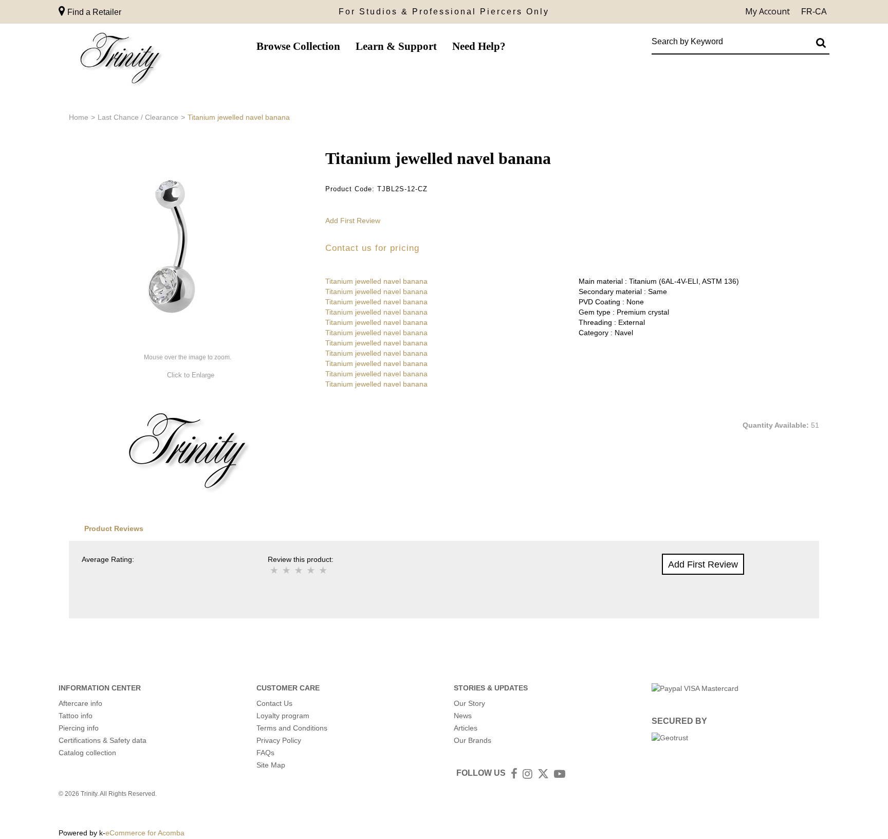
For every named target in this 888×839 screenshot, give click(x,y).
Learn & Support (396, 46)
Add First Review (352, 220)
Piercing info (79, 728)
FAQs (265, 753)
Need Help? (479, 46)
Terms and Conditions (291, 728)
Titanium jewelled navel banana (376, 281)
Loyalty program (282, 716)
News (463, 716)
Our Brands (472, 740)
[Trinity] (120, 60)
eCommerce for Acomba (144, 833)
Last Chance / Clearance (138, 117)
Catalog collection (87, 753)
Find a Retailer (93, 12)
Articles (465, 728)
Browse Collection (298, 46)
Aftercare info (80, 703)
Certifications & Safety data (102, 740)
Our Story (469, 703)
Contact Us (274, 703)
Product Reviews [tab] (113, 528)
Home (78, 117)
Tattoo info (75, 716)
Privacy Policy (278, 740)
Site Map (270, 765)
